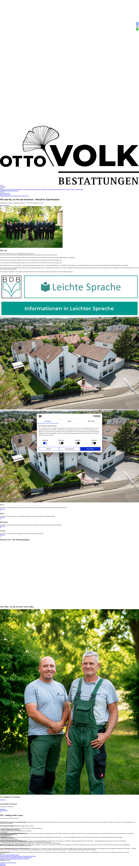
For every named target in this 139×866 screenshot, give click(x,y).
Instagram (7, 196)
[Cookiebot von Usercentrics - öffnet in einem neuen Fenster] (94, 416)
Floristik (34, 856)
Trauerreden (7, 189)
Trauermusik (13, 189)
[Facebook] (137, 23)
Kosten (9, 190)
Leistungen (2, 858)
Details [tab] (69, 421)
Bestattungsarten (14, 190)
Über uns (2, 194)
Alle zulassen (90, 449)
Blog (5, 194)
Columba (67, 189)
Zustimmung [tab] (48, 421)
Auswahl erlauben (69, 449)
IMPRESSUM (17, 196)
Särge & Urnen (8, 857)
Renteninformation (78, 189)
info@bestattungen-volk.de (12, 854)
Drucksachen (20, 189)
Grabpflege (44, 189)
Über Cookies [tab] (91, 421)
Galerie (8, 194)
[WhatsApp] (137, 29)
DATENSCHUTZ (25, 196)
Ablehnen (48, 449)
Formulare (72, 189)
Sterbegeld (6, 193)
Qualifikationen (3, 190)
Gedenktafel (3, 186)
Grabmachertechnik (27, 189)
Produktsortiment (51, 189)
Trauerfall (2, 189)
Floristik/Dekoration (36, 189)
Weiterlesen (2, 799)
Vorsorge (2, 193)
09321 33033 (3, 854)
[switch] (61, 443)
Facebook (2, 196)
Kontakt (11, 196)
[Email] (137, 26)
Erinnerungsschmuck (60, 189)
